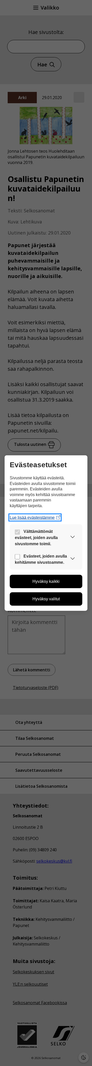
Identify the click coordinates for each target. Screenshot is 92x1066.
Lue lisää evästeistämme (32, 517)
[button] (72, 537)
